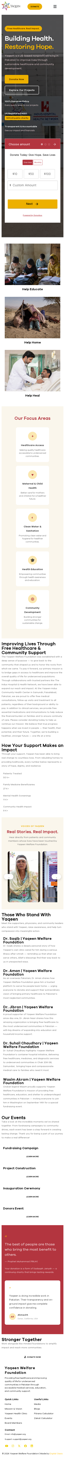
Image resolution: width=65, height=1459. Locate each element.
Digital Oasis (56, 1453)
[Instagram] (12, 1446)
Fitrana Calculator (43, 1413)
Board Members (13, 1423)
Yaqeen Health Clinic (16, 1413)
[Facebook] (25, 1446)
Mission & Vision (13, 1408)
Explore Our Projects (22, 90)
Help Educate (32, 289)
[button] (55, 6)
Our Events (14, 1117)
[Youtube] (6, 1446)
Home (8, 1404)
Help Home (32, 342)
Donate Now (16, 79)
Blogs (37, 1408)
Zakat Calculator (43, 1418)
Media (37, 1404)
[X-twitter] (19, 1446)
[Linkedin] (31, 1446)
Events (8, 1418)
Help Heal (32, 395)
